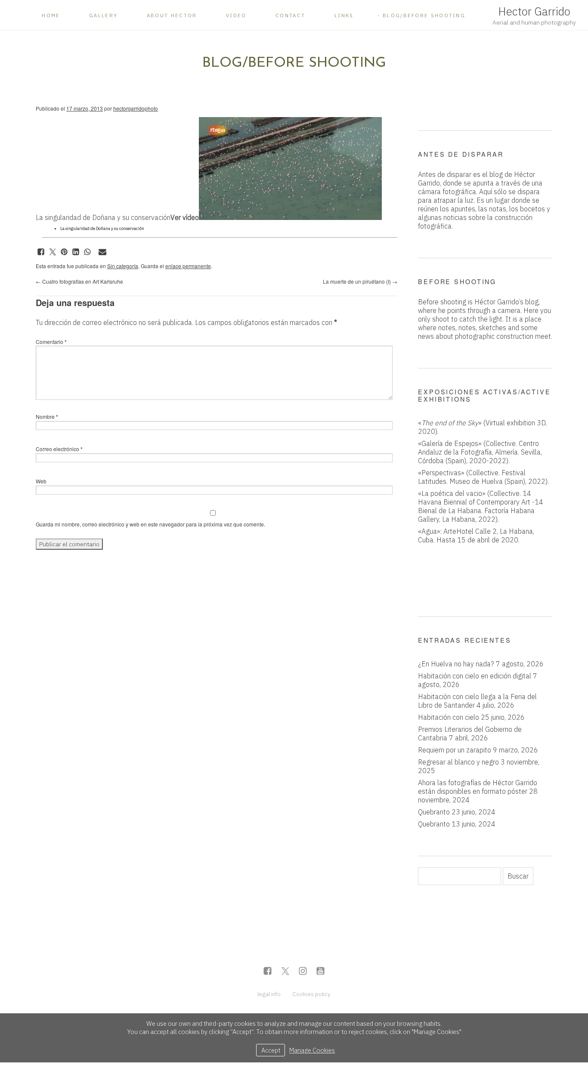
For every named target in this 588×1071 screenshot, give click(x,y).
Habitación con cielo (448, 717)
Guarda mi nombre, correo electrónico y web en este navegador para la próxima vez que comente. (150, 524)
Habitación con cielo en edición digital (474, 676)
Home (51, 15)
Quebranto (434, 812)
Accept (270, 1050)
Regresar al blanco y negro (458, 762)
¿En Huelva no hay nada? (456, 663)
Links (344, 15)
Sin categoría (122, 265)
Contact (290, 15)
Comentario (51, 341)
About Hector (172, 15)
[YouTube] (320, 971)
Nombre (47, 416)
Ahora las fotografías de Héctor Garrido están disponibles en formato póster (477, 787)
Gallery (103, 15)
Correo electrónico (59, 448)
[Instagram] (302, 971)
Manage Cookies (312, 1050)
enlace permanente (188, 265)
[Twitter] (285, 971)
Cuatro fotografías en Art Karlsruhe (79, 281)
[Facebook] (267, 971)
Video (236, 15)
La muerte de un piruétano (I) (360, 281)
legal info (269, 994)
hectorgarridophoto (135, 108)
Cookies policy (311, 994)
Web (41, 481)
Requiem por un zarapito (454, 750)
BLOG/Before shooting (424, 15)
